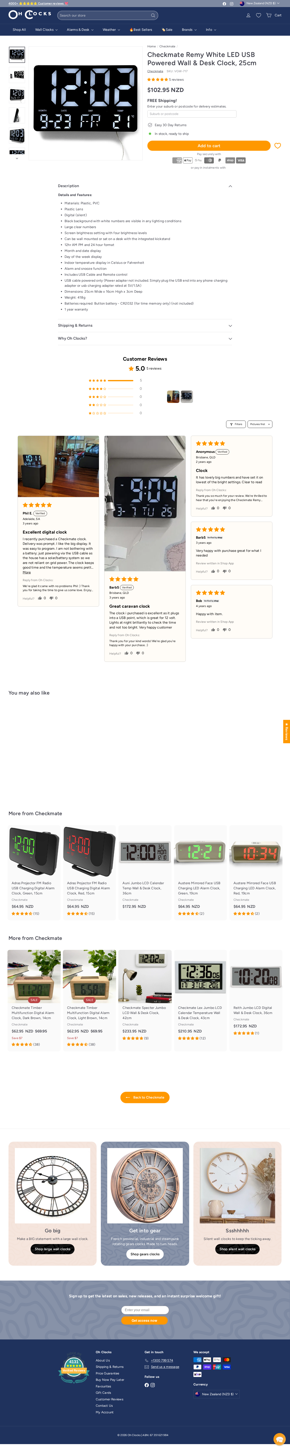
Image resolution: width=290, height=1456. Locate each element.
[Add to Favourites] (278, 146)
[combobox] (107, 15)
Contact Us (104, 1406)
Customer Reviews (109, 1399)
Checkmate (167, 46)
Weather (110, 30)
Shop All (19, 30)
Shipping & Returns (110, 1367)
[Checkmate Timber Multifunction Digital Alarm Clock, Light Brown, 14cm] (89, 1000)
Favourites (103, 1386)
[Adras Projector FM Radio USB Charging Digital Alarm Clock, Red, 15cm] (89, 873)
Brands (187, 30)
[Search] (153, 15)
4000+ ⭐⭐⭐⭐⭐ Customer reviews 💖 (38, 3)
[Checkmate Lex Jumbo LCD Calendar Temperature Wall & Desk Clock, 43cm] (200, 997)
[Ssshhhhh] (237, 1185)
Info (209, 30)
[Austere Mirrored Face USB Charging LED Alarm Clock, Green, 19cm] (200, 873)
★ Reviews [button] (287, 731)
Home (151, 46)
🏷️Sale (166, 30)
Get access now (144, 1320)
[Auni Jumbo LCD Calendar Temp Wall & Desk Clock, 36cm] (145, 870)
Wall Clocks (44, 30)
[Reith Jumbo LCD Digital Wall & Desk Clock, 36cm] (256, 995)
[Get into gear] (145, 1185)
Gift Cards (103, 1393)
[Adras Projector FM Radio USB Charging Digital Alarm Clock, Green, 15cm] (34, 873)
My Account (105, 1412)
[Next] (16, 157)
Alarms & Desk (78, 30)
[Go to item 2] (187, 397)
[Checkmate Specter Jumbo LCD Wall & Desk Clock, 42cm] (145, 997)
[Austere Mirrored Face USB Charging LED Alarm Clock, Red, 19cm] (256, 873)
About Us (103, 1360)
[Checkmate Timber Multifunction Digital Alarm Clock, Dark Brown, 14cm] (34, 1000)
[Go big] (52, 1185)
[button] (158, 80)
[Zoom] (85, 103)
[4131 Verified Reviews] (74, 1384)
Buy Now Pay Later (110, 1380)
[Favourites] (258, 15)
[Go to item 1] (173, 397)
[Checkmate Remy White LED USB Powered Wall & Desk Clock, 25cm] (29, 750)
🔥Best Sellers (140, 30)
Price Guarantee (107, 1373)
